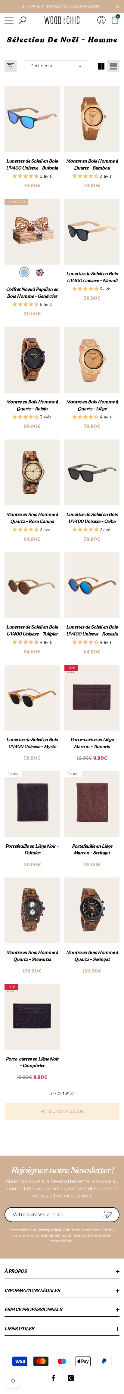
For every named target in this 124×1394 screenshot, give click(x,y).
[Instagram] (70, 1378)
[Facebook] (53, 1378)
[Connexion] (101, 20)
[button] (117, 6)
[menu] (9, 20)
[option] (24, 272)
